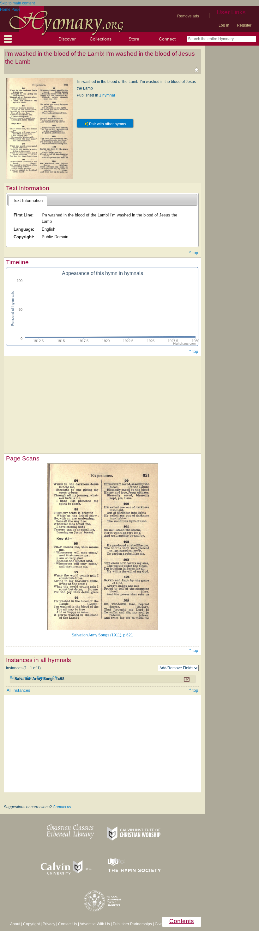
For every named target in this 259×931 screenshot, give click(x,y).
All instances (18, 690)
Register (244, 25)
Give (159, 924)
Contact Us (67, 924)
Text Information (28, 200)
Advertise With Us (95, 924)
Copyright (31, 924)
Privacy (49, 924)
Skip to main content (17, 3)
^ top (193, 252)
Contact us (62, 807)
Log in (224, 25)
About (15, 924)
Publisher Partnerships (132, 924)
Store (134, 38)
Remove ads (188, 16)
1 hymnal (107, 95)
